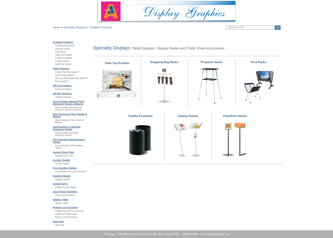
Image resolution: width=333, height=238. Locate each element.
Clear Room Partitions (65, 191)
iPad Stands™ (61, 81)
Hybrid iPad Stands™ (65, 75)
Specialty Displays (75, 27)
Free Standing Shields (65, 168)
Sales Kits (58, 221)
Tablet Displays (61, 68)
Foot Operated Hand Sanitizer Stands (69, 141)
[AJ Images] (166, 22)
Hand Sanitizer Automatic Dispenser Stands (67, 128)
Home (56, 27)
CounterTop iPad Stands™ (67, 72)
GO (277, 28)
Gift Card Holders (62, 85)
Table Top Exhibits (63, 55)
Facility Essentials (63, 58)
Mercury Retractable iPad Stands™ (71, 78)
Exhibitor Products (101, 27)
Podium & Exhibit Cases (66, 214)
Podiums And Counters (65, 207)
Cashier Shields (61, 160)
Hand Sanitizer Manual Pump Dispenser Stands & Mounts (68, 102)
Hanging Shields (62, 176)
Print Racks (60, 52)
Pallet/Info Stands (63, 64)
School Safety (60, 184)
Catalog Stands (62, 61)
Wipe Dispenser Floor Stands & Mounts (70, 115)
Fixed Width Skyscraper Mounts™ (71, 171)
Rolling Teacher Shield (65, 187)
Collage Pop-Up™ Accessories (69, 211)
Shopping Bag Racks (65, 45)
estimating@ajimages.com (215, 234)
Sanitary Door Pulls (63, 152)
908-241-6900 (190, 234)
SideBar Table (60, 199)
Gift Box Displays (62, 93)
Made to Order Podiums (66, 217)
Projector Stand (62, 49)
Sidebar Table (61, 203)
